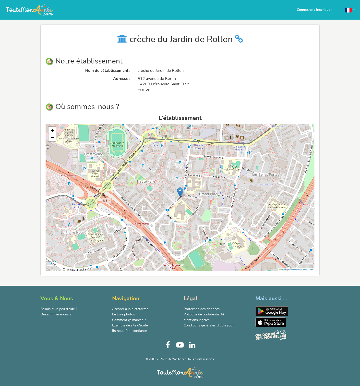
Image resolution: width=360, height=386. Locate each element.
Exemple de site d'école (130, 325)
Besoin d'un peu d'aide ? (58, 309)
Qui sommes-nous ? (55, 314)
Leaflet (284, 269)
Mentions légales (197, 320)
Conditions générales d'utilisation (209, 325)
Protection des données (202, 309)
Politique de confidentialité (204, 314)
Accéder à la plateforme (130, 309)
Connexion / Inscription (314, 9)
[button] (350, 9)
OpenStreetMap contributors (301, 269)
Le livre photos (123, 314)
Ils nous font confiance (129, 330)
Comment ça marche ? (129, 320)
